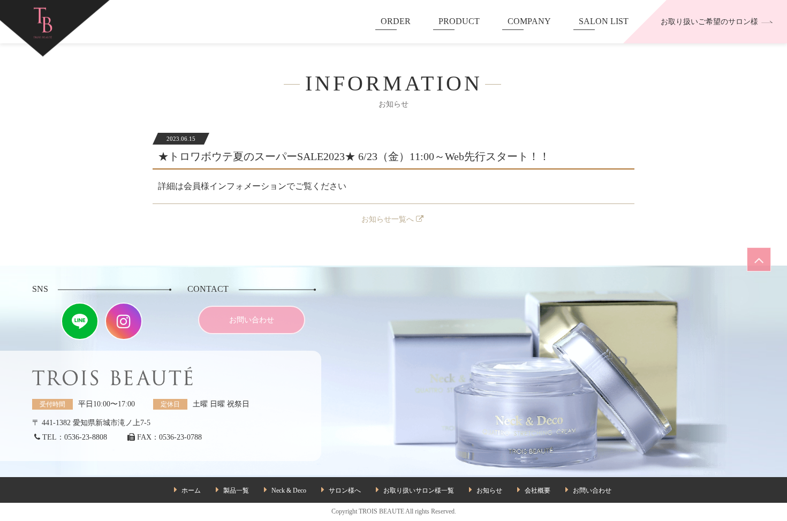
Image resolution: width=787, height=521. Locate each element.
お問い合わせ (251, 320)
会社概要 (537, 490)
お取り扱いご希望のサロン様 (709, 22)
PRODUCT (459, 21)
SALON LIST (604, 21)
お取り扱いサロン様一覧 (418, 490)
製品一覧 (236, 490)
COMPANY (529, 21)
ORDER (396, 21)
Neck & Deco (288, 490)
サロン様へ (345, 490)
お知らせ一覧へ (387, 219)
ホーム (191, 490)
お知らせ (489, 490)
